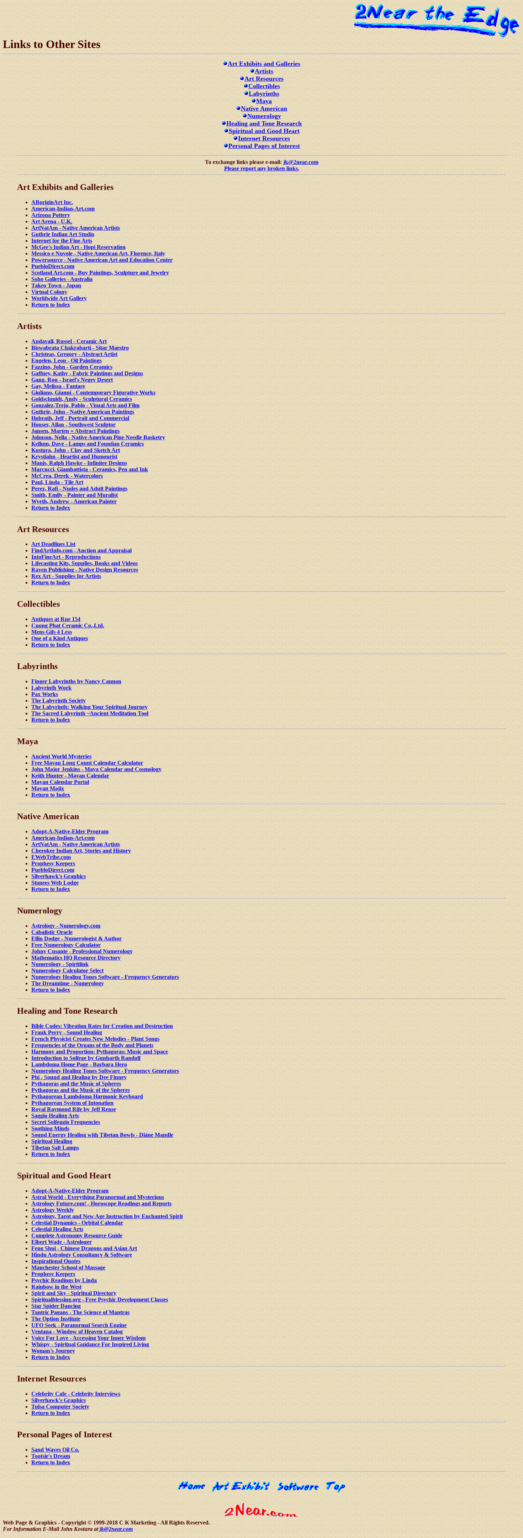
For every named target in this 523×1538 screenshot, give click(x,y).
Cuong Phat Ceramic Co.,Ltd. (67, 625)
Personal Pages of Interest (264, 145)
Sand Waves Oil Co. (55, 1450)
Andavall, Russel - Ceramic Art (69, 341)
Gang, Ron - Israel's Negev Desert (72, 380)
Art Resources (264, 78)
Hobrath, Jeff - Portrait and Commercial (80, 418)
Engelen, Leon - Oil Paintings (66, 360)
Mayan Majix (47, 788)
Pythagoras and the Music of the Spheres (80, 1090)
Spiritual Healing (51, 1141)
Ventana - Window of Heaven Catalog (77, 1331)
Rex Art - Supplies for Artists (66, 576)
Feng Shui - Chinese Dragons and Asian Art (84, 1248)
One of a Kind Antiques (59, 638)
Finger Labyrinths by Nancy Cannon (76, 681)
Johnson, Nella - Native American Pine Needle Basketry (98, 437)
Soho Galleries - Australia (62, 279)
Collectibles (264, 86)
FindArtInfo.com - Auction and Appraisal (81, 550)
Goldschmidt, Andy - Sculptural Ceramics (81, 399)
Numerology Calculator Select (67, 970)
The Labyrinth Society (58, 701)
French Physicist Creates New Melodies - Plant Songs (95, 1039)
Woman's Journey (53, 1351)
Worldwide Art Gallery (59, 298)
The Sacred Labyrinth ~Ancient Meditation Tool (89, 713)
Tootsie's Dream (50, 1456)
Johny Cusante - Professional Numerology (82, 951)
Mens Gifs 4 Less (51, 632)
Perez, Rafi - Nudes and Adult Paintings (79, 489)
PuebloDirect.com (52, 266)
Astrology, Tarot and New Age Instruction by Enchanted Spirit (107, 1216)
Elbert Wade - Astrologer (61, 1242)
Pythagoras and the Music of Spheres (76, 1084)
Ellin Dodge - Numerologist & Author (76, 938)
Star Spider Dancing (56, 1306)
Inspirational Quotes (55, 1261)
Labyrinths (264, 93)
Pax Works (44, 694)
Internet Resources (264, 138)
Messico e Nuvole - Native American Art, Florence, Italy (98, 253)
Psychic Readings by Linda (64, 1280)
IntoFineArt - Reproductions (66, 557)
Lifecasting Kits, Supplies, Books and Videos (84, 563)
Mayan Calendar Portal (60, 782)
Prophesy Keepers (53, 863)
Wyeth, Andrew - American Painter (74, 501)
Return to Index (50, 305)
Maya (264, 101)
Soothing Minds (50, 1128)
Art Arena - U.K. (51, 221)
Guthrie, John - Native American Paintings (82, 412)
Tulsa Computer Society (60, 1407)
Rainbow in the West (56, 1287)
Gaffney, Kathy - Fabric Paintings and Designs (87, 373)
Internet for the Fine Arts (61, 241)
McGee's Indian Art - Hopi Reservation (78, 247)
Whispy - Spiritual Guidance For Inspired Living (90, 1344)
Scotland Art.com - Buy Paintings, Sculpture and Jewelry (100, 273)
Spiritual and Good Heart (264, 130)
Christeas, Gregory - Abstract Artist (74, 354)
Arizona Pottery (50, 215)
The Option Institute (55, 1319)
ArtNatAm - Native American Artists (75, 228)
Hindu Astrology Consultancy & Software (81, 1255)
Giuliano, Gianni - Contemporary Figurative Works (93, 392)
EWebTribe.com (51, 857)
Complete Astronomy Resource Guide (76, 1235)
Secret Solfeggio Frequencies (65, 1122)
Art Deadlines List (53, 544)
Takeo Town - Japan (56, 285)
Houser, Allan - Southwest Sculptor (73, 424)
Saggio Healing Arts (55, 1116)
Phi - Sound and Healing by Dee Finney (79, 1077)
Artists (264, 71)
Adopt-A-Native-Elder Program (70, 831)
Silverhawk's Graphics (58, 876)
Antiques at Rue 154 (55, 619)
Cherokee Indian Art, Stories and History (81, 851)
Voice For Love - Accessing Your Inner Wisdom (88, 1338)
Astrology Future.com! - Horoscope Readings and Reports (101, 1203)
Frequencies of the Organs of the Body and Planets (92, 1045)
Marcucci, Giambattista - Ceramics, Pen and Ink (89, 469)
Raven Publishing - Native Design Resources (84, 570)
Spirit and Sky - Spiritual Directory (73, 1293)
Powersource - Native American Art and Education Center (102, 260)
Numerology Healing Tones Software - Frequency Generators (105, 977)
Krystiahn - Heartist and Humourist (74, 457)
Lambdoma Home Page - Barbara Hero (79, 1064)
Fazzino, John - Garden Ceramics (71, 367)
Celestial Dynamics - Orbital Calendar (77, 1223)
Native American (264, 108)
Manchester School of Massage (68, 1267)
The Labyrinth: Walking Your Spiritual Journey (89, 707)
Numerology (264, 116)
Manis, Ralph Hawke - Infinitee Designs (79, 463)
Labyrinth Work (51, 688)
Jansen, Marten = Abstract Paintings (75, 431)
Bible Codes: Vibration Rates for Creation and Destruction (102, 1026)
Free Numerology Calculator (66, 945)
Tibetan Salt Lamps (55, 1148)
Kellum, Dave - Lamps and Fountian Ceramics (87, 444)
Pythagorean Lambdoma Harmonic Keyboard (87, 1096)
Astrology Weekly (52, 1210)
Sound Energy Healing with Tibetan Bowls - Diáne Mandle (102, 1135)
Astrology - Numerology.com (65, 926)
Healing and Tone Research (264, 123)
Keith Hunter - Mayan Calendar (70, 776)
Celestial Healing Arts (57, 1229)
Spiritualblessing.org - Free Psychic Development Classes (99, 1299)
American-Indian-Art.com (63, 209)
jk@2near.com (300, 162)
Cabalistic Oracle (52, 932)
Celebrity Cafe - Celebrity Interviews (75, 1394)
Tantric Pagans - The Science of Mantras (80, 1312)
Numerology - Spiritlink (60, 964)
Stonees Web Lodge (55, 883)
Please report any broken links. (261, 168)
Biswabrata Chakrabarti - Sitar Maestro (80, 348)
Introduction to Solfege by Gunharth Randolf (86, 1058)
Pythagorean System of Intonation (72, 1103)
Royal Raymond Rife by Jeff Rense (73, 1109)
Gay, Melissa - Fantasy (58, 386)
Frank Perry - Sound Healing (66, 1032)
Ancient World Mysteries (61, 756)
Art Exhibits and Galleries (264, 63)
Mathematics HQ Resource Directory (76, 958)
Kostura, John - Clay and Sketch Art (75, 450)
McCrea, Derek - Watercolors (67, 476)
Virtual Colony (49, 292)
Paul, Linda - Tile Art (57, 482)
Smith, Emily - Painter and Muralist (74, 495)
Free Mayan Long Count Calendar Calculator (87, 763)
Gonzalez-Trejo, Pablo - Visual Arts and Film (85, 405)
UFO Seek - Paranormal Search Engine (79, 1325)
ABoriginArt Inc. (52, 202)
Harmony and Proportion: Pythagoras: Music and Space (99, 1052)
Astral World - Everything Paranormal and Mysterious (97, 1197)
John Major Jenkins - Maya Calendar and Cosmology (96, 769)
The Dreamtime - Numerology (67, 983)
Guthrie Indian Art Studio (62, 234)
